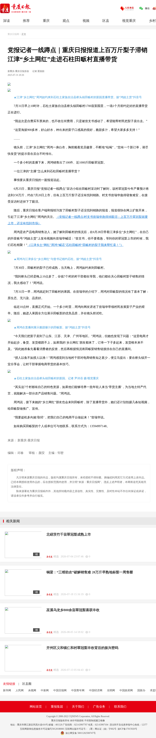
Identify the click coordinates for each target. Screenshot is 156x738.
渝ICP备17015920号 (127, 729)
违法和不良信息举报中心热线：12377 (128, 724)
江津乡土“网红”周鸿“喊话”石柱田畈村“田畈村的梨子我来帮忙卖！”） (76, 245)
